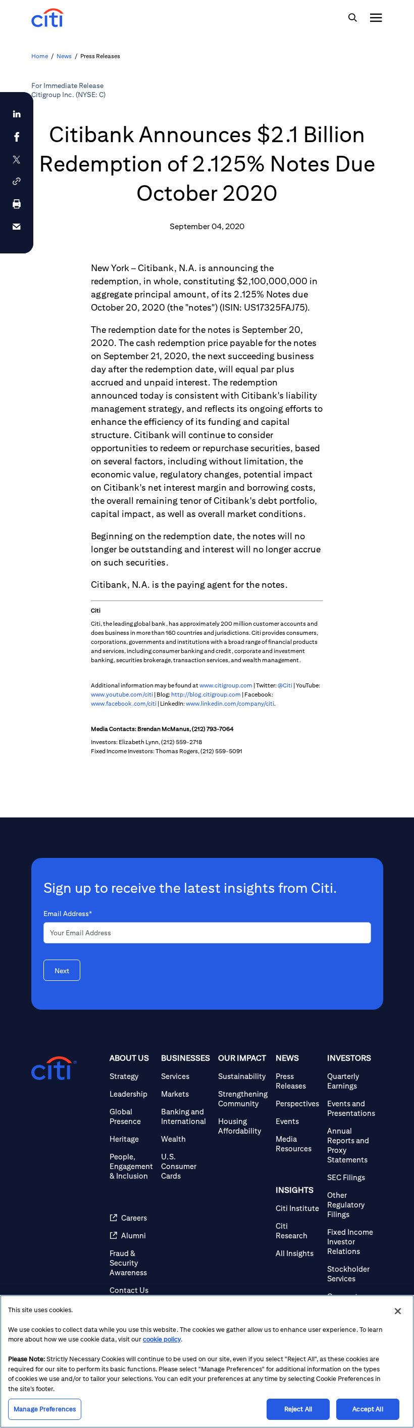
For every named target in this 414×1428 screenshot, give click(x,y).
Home (39, 56)
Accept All (367, 1409)
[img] (352, 17)
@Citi (285, 685)
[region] (207, 1361)
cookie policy (162, 1339)
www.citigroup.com (225, 685)
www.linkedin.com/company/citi (230, 703)
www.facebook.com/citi (124, 703)
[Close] (398, 1311)
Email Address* (67, 914)
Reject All (298, 1409)
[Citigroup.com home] (54, 1068)
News (64, 56)
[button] (16, 181)
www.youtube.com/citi (122, 694)
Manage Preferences (45, 1409)
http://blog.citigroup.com (206, 694)
